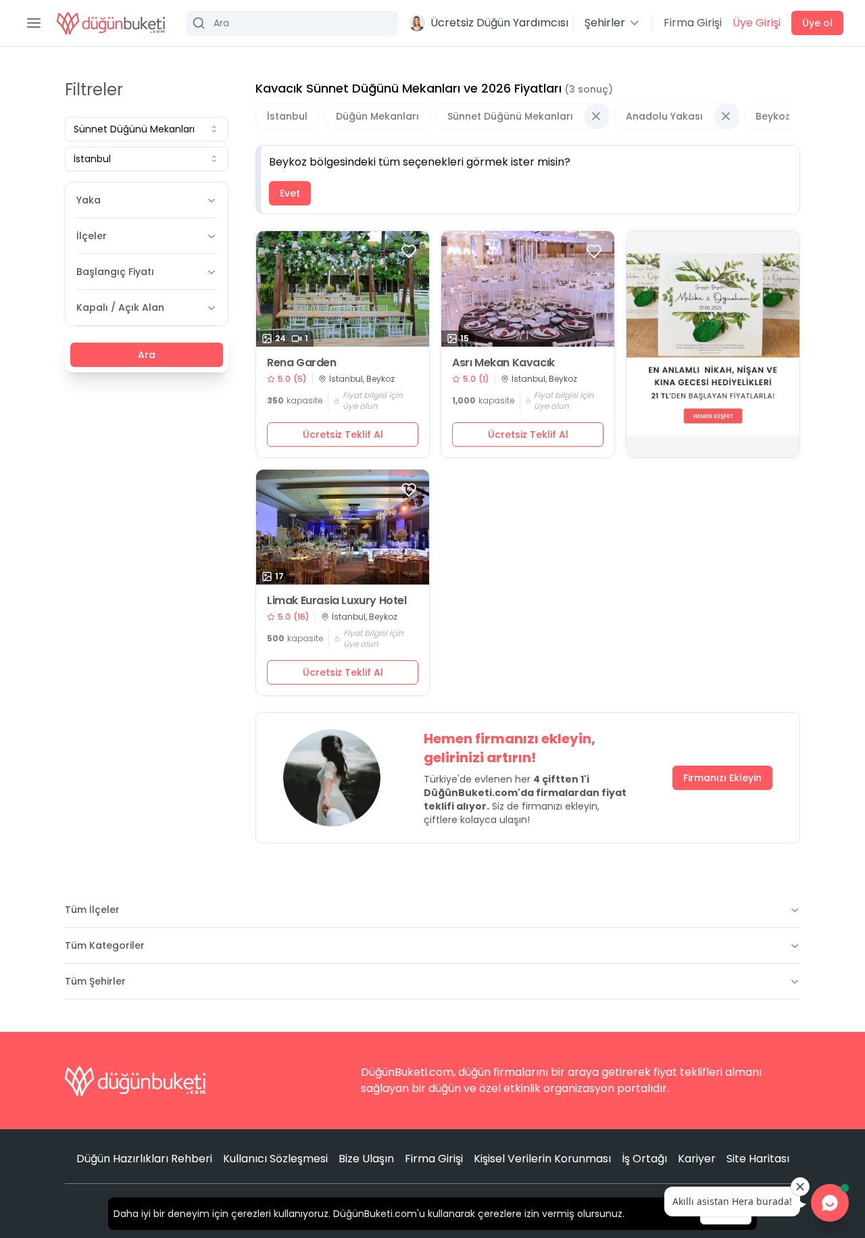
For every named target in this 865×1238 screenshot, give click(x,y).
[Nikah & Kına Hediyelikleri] (712, 344)
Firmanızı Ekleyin (722, 778)
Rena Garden (302, 362)
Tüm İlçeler (92, 909)
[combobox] (146, 129)
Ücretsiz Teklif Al (343, 434)
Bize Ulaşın (366, 1158)
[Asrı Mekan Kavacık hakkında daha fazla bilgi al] (527, 289)
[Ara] (292, 23)
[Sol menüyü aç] (34, 23)
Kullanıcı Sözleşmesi (275, 1158)
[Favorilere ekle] (409, 251)
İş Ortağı (644, 1158)
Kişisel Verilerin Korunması (542, 1158)
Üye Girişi (757, 22)
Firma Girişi (693, 22)
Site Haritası (757, 1158)
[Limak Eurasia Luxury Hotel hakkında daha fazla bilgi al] (342, 527)
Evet (290, 193)
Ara (146, 355)
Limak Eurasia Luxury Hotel (337, 600)
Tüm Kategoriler (105, 945)
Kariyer (697, 1158)
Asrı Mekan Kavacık (503, 362)
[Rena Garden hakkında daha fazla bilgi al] (342, 289)
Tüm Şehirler (95, 981)
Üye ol (817, 23)
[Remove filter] (596, 116)
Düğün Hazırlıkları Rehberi (144, 1158)
